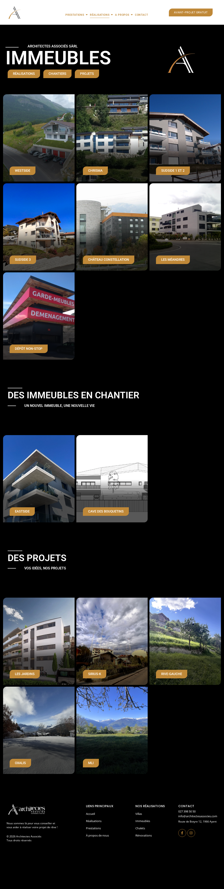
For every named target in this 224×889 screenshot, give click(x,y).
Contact (141, 14)
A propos (122, 14)
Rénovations (143, 835)
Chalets (140, 828)
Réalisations (100, 14)
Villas (138, 814)
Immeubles (142, 821)
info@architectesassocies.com (197, 816)
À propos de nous (97, 835)
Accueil (90, 814)
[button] (25, 674)
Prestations (74, 14)
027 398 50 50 (187, 811)
